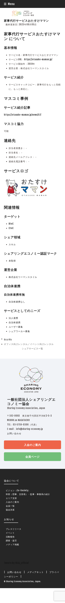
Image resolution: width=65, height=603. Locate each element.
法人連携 (13, 318)
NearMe (8, 340)
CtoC (11, 228)
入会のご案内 (32, 444)
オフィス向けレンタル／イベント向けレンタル (29, 344)
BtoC (11, 223)
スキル (12, 244)
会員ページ (32, 456)
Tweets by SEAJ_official (16, 563)
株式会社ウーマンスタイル (23, 277)
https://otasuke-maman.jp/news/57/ (22, 114)
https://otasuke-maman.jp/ (38, 59)
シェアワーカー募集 (19, 331)
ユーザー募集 (16, 326)
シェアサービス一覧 (32, 348)
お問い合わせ (14, 433)
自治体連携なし (17, 301)
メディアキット (35, 572)
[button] (9, 4)
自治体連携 (15, 322)
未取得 (12, 260)
